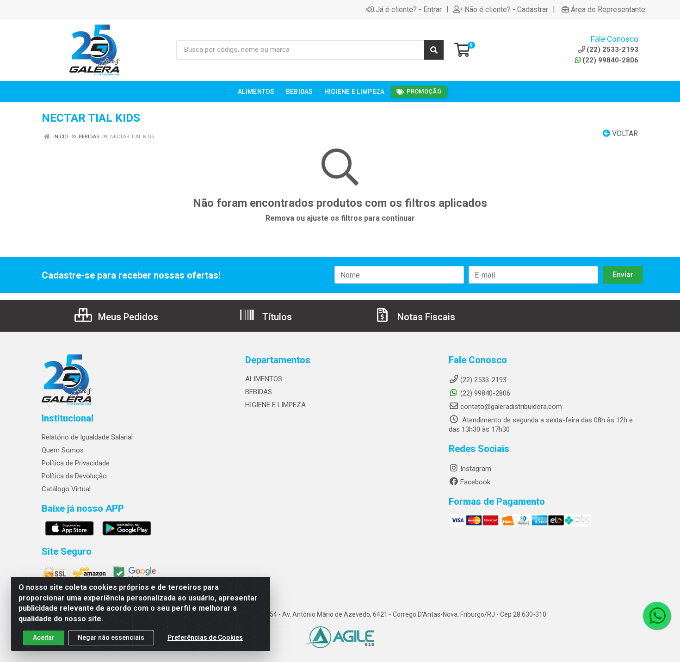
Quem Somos (63, 450)
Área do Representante (608, 9)
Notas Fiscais (425, 316)
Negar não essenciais (111, 637)
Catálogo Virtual (66, 489)
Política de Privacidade (76, 463)
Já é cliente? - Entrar (409, 9)
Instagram (475, 468)
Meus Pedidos (127, 316)
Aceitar (44, 637)
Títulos (276, 316)
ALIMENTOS (263, 379)
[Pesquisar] (434, 50)
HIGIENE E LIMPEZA (275, 405)
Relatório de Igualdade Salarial (87, 437)
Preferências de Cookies (205, 637)
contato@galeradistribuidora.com (511, 406)
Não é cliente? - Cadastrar (506, 9)
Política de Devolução (74, 476)
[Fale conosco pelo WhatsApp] (657, 616)
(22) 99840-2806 (610, 60)
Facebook (475, 482)
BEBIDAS (258, 392)
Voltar (624, 133)
